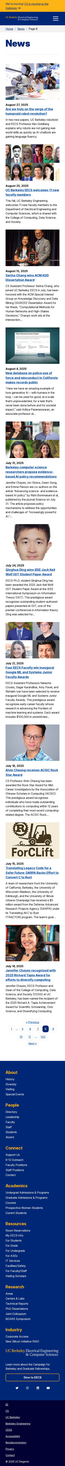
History (10, 1079)
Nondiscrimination (16, 1442)
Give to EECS (33, 1377)
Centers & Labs (15, 1298)
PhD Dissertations (17, 1308)
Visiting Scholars (16, 1276)
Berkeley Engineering (18, 1423)
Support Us (13, 1154)
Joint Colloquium (16, 1314)
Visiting (10, 1089)
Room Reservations (18, 1230)
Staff (9, 1127)
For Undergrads (15, 1250)
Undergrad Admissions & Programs (27, 1192)
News (21, 29)
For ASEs (12, 1256)
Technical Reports (17, 1303)
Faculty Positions (16, 1165)
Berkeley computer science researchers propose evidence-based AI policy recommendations (31, 471)
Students (11, 1132)
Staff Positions (15, 1170)
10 (21, 1037)
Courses (11, 1202)
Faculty (10, 1122)
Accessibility (13, 1436)
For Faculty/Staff (16, 1271)
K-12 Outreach (14, 1160)
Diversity (11, 1084)
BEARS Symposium (18, 1319)
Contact (11, 1175)
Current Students (16, 1213)
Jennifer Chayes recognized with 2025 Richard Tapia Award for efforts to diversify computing (31, 975)
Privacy (10, 1448)
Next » (33, 1043)
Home (9, 29)
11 (29, 1037)
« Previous (33, 1022)
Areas (9, 1293)
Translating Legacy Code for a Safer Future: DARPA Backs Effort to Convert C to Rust (32, 872)
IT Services (13, 1260)
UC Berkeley (13, 1417)
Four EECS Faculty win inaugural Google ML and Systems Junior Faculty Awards (30, 672)
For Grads (12, 1245)
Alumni (10, 1137)
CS (7, 1410)
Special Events (15, 1094)
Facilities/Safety (16, 1266)
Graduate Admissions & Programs (26, 1197)
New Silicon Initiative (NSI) (22, 1341)
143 (43, 1037)
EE (7, 1404)
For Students (14, 1240)
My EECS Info (14, 1235)
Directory (11, 1112)
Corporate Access (17, 1336)
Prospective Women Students (24, 1208)
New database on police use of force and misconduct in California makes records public (32, 377)
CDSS (9, 1429)
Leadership (12, 1117)
